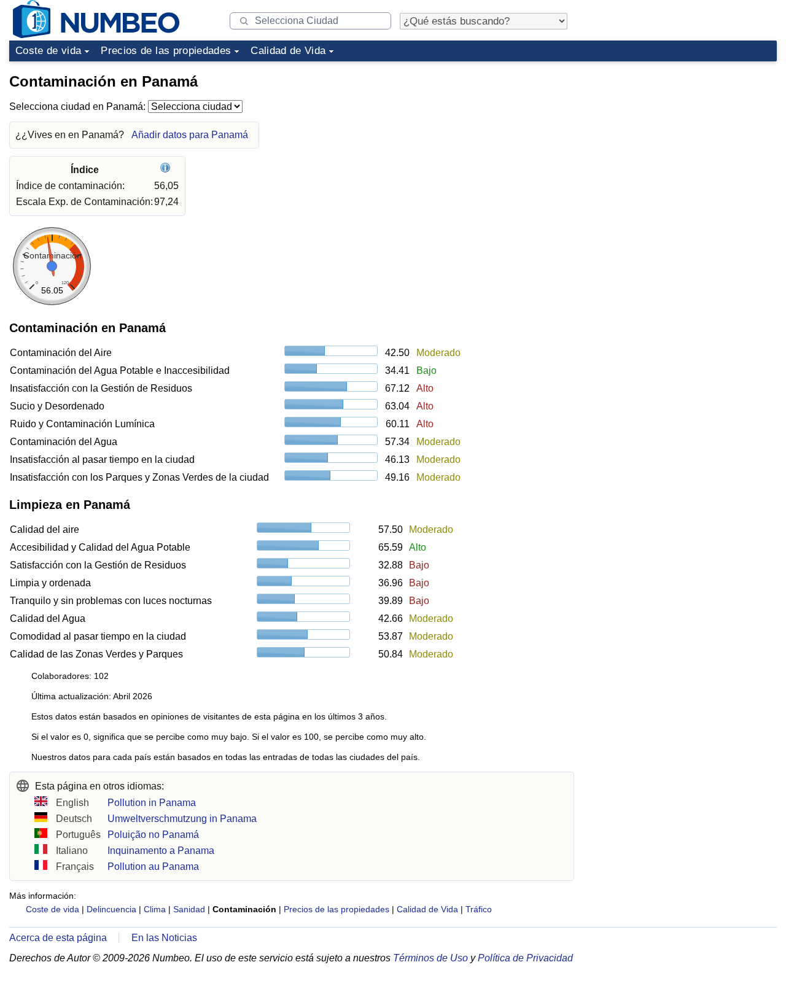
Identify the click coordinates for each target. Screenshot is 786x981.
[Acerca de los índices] (166, 170)
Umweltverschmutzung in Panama (182, 818)
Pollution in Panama (151, 802)
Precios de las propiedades (166, 50)
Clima (155, 909)
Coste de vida (48, 50)
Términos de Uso (430, 958)
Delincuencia (111, 909)
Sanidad (189, 909)
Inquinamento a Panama (160, 850)
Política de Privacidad (525, 958)
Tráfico (478, 909)
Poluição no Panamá (153, 834)
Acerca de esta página (58, 938)
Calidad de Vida (288, 50)
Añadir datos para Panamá (189, 135)
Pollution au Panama (153, 866)
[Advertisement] (685, 143)
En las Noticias (164, 938)
